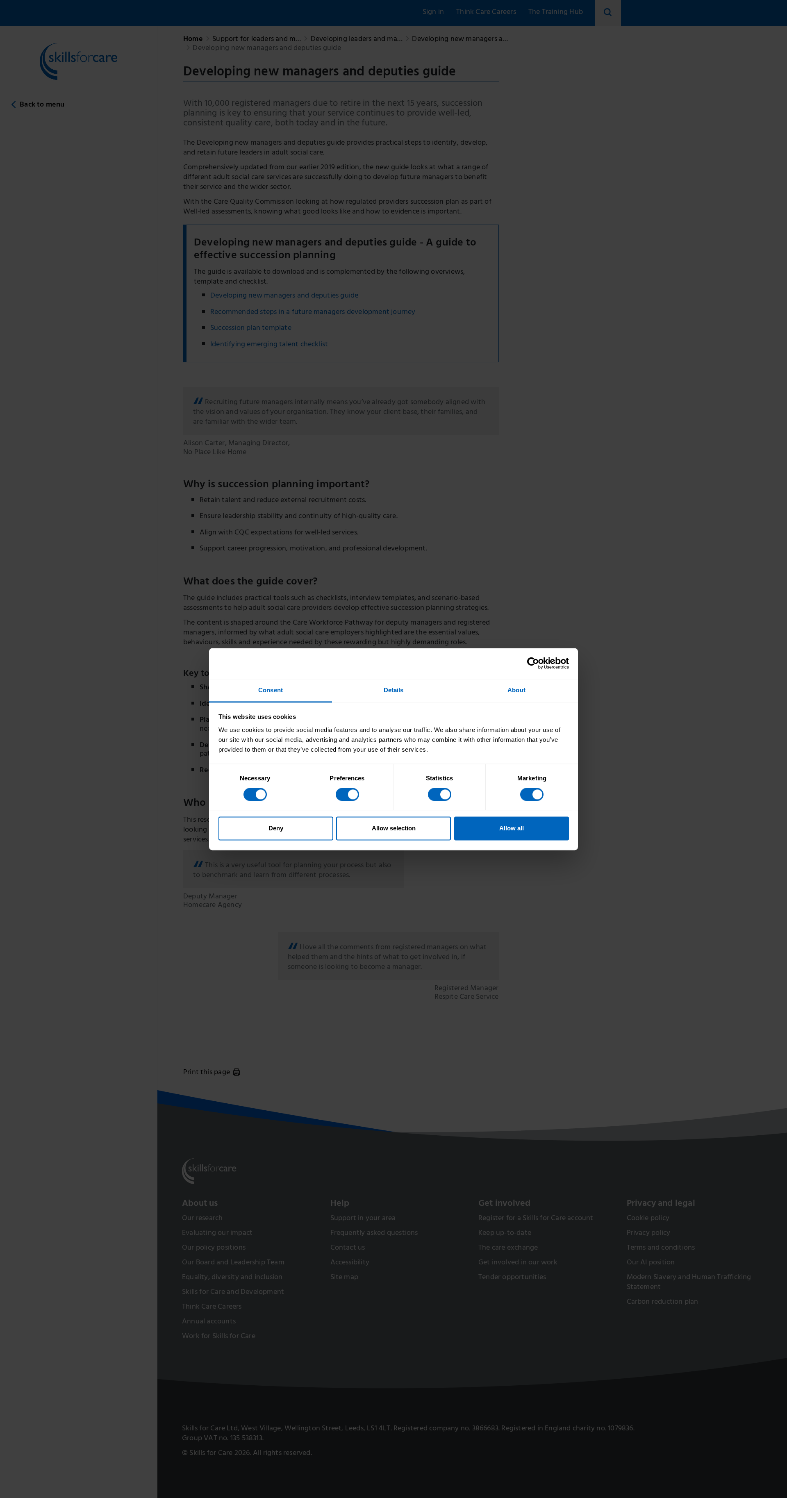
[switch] (347, 794)
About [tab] (516, 689)
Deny (275, 828)
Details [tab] (394, 689)
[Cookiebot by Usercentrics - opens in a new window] (533, 663)
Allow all (511, 828)
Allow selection (394, 828)
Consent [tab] (270, 689)
